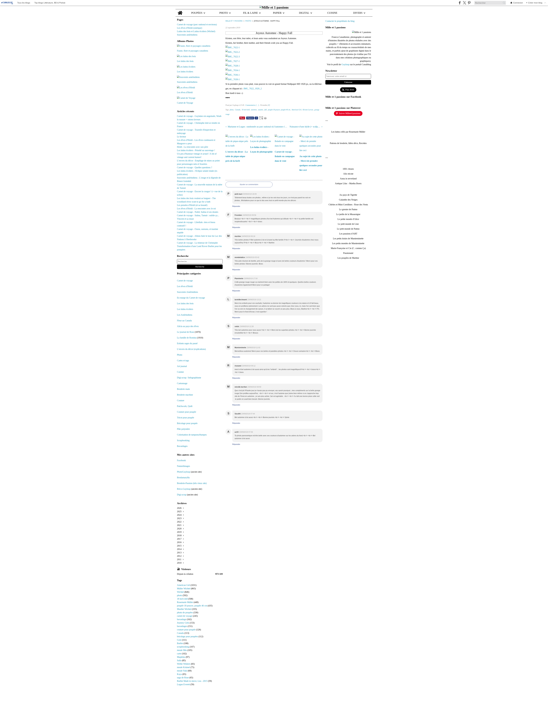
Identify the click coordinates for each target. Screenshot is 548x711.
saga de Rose (183, 677)
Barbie (180, 643)
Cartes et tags (183, 360)
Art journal (182, 366)
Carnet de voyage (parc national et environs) (197, 24)
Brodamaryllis (183, 477)
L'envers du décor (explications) (191, 349)
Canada (180, 633)
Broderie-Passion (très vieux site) (192, 483)
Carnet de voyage (185, 280)
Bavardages (182, 446)
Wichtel (180, 592)
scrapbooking (183, 647)
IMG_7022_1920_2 (253, 88)
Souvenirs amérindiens (187, 35)
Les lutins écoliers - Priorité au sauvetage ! (196, 150)
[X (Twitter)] (464, 2)
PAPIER (277, 13)
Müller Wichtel (184, 588)
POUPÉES (196, 13)
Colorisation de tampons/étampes (192, 434)
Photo (179, 355)
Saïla (179, 660)
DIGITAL (304, 13)
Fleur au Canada (184, 320)
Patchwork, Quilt (184, 406)
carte (179, 653)
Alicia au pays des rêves (188, 326)
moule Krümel (184, 667)
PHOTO (223, 13)
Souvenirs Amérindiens (187, 292)
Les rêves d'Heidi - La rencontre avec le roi (196, 208)
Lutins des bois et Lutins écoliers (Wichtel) (196, 31)
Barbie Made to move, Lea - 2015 (192, 681)
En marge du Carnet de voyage (191, 297)
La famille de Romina (187, 337)
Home (180, 10)
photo (180, 595)
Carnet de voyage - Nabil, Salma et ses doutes (197, 212)
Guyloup (346, 64)
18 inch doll (182, 599)
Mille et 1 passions (234, 21)
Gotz (179, 640)
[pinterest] (469, 2)
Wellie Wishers (184, 664)
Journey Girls (183, 623)
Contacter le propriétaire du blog (339, 21)
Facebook (181, 460)
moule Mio (182, 650)
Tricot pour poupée (185, 417)
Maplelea (181, 657)
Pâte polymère (183, 429)
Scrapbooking (183, 440)
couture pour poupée (186, 629)
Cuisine (180, 372)
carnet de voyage (185, 616)
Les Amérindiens (184, 315)
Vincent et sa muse (185, 219)
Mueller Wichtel (184, 609)
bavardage (182, 619)
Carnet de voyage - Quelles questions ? (194, 167)
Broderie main (183, 389)
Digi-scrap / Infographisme (189, 377)
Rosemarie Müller (185, 602)
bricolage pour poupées (188, 636)
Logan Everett (183, 684)
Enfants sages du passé (187, 343)
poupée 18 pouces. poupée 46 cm (192, 605)
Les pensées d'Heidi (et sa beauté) (192, 205)
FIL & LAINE (250, 13)
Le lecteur (181, 136)
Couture (181, 400)
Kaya (179, 674)
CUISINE (332, 13)
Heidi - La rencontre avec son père (192, 147)
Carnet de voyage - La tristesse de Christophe (197, 243)
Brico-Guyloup (184, 489)
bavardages (182, 626)
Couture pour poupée (186, 412)
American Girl (184, 585)
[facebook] (460, 2)
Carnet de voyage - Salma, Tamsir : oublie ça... (198, 215)
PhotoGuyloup (183, 472)
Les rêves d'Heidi (185, 286)
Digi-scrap (181, 494)
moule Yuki (182, 670)
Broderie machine (185, 395)
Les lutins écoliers (185, 309)
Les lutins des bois (185, 303)
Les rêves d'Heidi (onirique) (189, 28)
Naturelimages (184, 466)
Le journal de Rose (185, 332)
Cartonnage (182, 383)
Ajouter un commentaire (249, 184)
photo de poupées (185, 612)
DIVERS (357, 13)
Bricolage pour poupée (187, 423)
